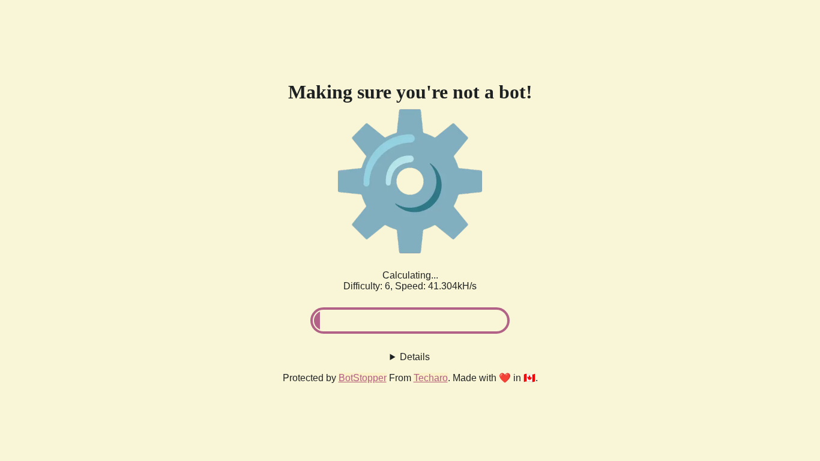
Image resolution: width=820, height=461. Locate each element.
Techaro (431, 378)
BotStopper (363, 378)
